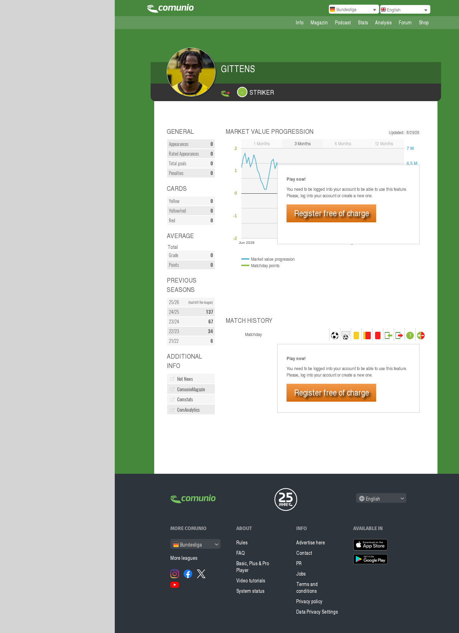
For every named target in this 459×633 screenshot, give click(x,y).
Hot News (185, 378)
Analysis (383, 22)
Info (299, 22)
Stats (363, 22)
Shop (424, 22)
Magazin (319, 22)
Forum (405, 22)
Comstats (185, 399)
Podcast (343, 22)
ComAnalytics (188, 409)
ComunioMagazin (191, 389)
